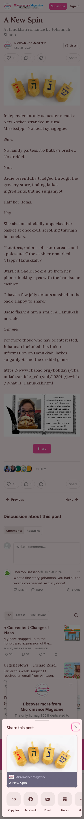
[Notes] (65, 799)
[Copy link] (13, 799)
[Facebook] (31, 799)
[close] (75, 726)
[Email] (48, 799)
